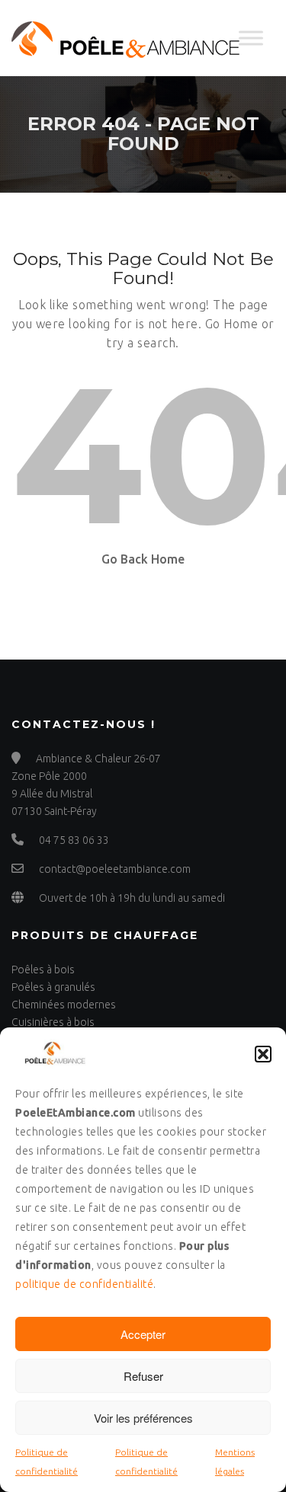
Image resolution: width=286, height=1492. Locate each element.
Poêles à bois (43, 969)
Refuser (143, 1376)
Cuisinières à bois (53, 1022)
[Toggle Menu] (251, 37)
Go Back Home (143, 559)
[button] (263, 1054)
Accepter (143, 1334)
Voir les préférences (143, 1418)
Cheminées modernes (63, 1004)
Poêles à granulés (53, 987)
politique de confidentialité (84, 1284)
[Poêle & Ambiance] (125, 38)
